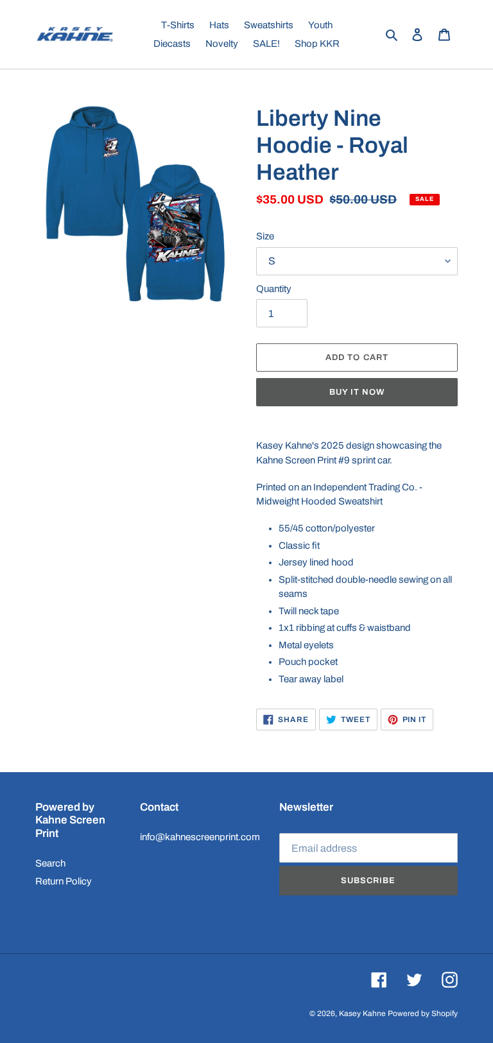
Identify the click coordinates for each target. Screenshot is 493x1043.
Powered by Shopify (423, 1013)
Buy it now (357, 392)
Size (265, 236)
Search (50, 863)
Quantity (273, 289)
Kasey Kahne (362, 1013)
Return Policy (63, 881)
